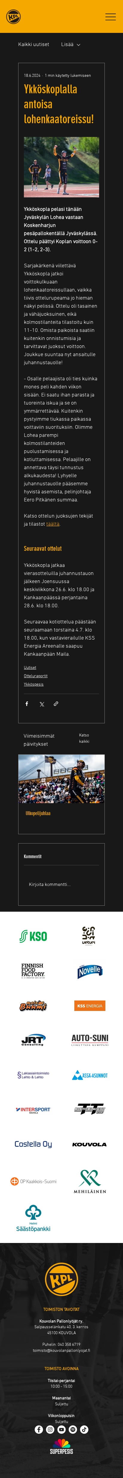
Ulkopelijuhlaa (38, 813)
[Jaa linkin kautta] (56, 704)
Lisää (67, 45)
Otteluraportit (35, 676)
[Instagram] (50, 1429)
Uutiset (30, 667)
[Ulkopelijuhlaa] (61, 779)
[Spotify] (73, 1429)
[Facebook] (39, 1429)
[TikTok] (84, 1429)
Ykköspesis (34, 684)
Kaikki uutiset (33, 45)
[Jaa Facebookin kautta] (27, 704)
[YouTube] (61, 1429)
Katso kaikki (84, 738)
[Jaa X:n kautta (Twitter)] (41, 704)
